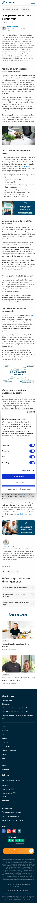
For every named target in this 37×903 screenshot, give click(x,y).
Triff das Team (6, 746)
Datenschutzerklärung (23, 884)
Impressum (10, 884)
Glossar (4, 754)
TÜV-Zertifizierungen (9, 750)
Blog (3, 758)
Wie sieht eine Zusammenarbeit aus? (14, 708)
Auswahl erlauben (18, 483)
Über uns (5, 742)
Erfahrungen (6, 704)
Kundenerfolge (7, 700)
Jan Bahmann (22, 514)
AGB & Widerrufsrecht (18, 887)
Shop (4, 735)
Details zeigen (26, 470)
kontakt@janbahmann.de (10, 816)
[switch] (32, 451)
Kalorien (22, 494)
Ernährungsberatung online (11, 780)
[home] (8, 2)
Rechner (4, 785)
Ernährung (5, 775)
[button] (33, 2)
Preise (4, 797)
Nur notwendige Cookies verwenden (18, 489)
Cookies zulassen (18, 476)
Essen (32, 315)
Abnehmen (5, 769)
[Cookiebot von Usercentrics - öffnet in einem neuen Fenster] (26, 412)
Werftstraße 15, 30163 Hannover (13, 820)
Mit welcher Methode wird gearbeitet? (15, 712)
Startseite (5, 731)
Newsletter (5, 800)
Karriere (4, 739)
